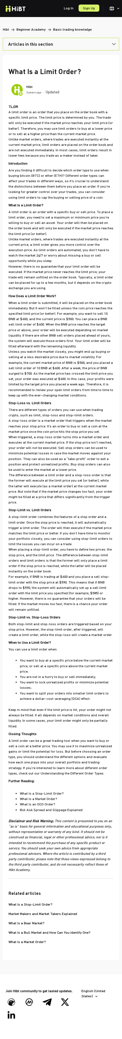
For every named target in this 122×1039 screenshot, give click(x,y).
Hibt (6, 29)
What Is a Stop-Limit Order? (30, 904)
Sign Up (89, 8)
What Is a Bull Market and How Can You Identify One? (50, 932)
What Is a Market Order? (27, 942)
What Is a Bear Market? (27, 923)
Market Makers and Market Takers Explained (43, 914)
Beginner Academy (31, 29)
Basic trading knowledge (72, 29)
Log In (68, 8)
